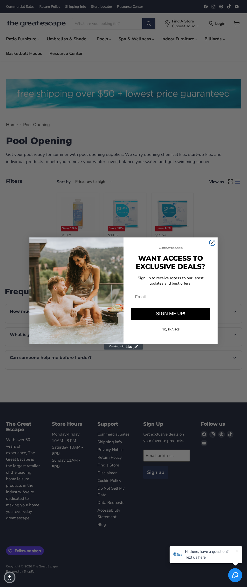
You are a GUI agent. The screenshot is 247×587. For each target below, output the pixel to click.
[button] (9, 577)
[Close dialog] (212, 243)
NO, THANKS (170, 329)
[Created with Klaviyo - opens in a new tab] (123, 347)
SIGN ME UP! (170, 313)
